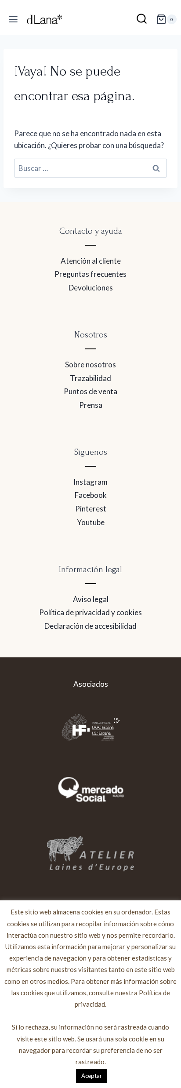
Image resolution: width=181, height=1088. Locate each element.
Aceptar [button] (91, 1075)
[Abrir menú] (13, 19)
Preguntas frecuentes (90, 274)
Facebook (91, 495)
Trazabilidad (90, 378)
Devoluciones (91, 287)
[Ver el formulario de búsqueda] (142, 19)
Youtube (91, 522)
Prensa (90, 405)
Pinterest (90, 508)
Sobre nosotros (90, 364)
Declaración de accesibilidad (90, 626)
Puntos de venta (90, 391)
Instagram (90, 481)
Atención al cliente (91, 260)
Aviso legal (91, 599)
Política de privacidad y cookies (90, 612)
